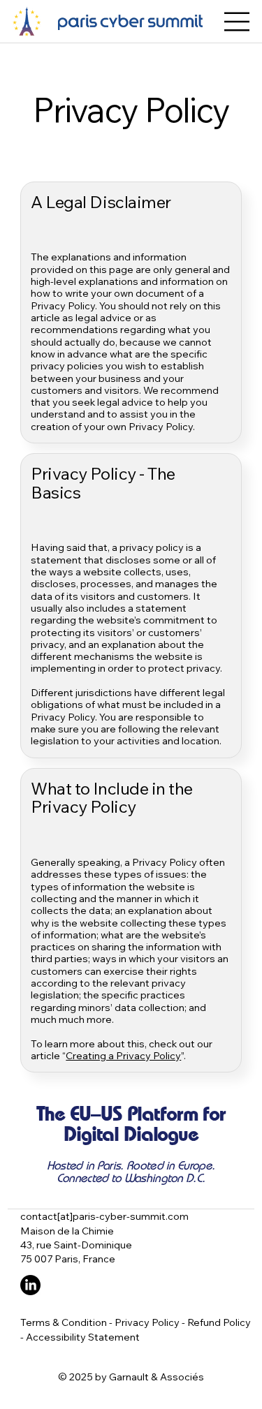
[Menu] (237, 21)
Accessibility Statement (83, 1336)
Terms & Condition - (67, 1322)
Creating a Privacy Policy (123, 1055)
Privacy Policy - (151, 1322)
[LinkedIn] (30, 1285)
